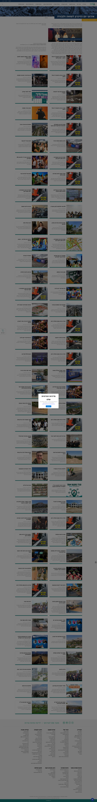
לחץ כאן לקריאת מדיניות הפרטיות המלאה (48, 404)
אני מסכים (48, 406)
